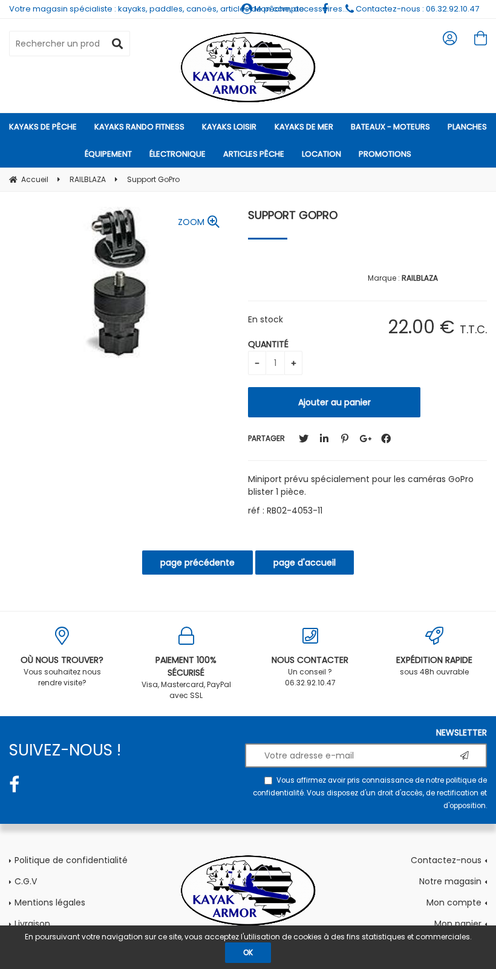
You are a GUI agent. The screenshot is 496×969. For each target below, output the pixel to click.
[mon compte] (450, 38)
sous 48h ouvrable (434, 665)
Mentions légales (50, 902)
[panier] (480, 38)
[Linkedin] (324, 438)
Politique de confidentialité (71, 860)
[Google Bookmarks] (365, 438)
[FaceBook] (386, 438)
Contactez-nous (446, 860)
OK (248, 952)
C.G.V (26, 881)
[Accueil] (248, 67)
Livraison (32, 924)
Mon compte (453, 902)
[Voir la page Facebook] (14, 784)
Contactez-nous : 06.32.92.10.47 (416, 9)
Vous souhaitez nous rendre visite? (62, 671)
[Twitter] (304, 438)
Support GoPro (293, 215)
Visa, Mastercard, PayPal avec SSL (186, 677)
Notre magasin (450, 881)
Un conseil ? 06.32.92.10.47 (310, 671)
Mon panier (457, 924)
